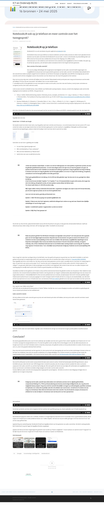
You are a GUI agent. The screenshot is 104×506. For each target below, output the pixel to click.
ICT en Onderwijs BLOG (21, 497)
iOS (65, 51)
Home (14, 27)
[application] (52, 113)
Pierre (16, 41)
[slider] (89, 113)
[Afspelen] (14, 114)
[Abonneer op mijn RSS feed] (90, 498)
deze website (55, 279)
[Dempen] (85, 114)
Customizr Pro (21, 499)
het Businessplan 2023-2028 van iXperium (71, 354)
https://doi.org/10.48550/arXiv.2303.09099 (28, 105)
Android (60, 51)
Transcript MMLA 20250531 (79, 259)
